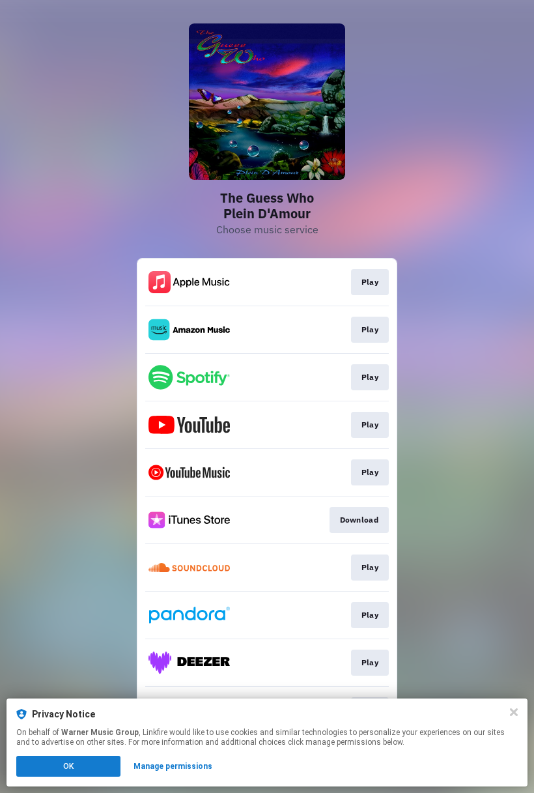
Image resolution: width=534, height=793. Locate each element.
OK (68, 766)
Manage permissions (173, 766)
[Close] (513, 712)
